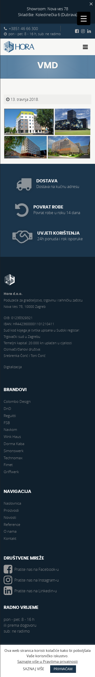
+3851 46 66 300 (23, 28)
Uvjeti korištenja (58, 233)
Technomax (13, 457)
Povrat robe (48, 207)
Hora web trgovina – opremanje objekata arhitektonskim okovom (19, 47)
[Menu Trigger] (83, 18)
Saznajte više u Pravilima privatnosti (47, 661)
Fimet (8, 464)
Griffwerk (11, 471)
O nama (10, 531)
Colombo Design (17, 401)
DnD (7, 408)
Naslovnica (12, 503)
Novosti (10, 517)
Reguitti (10, 415)
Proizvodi (11, 510)
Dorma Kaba (14, 443)
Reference (12, 524)
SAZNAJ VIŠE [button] (33, 668)
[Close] (91, 4)
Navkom (10, 429)
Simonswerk (13, 450)
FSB (7, 422)
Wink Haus (12, 436)
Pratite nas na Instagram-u (36, 580)
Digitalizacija (13, 367)
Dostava (46, 181)
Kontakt (10, 538)
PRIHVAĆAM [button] (63, 669)
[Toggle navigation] (85, 47)
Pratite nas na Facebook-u (36, 569)
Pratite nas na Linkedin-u (35, 590)
